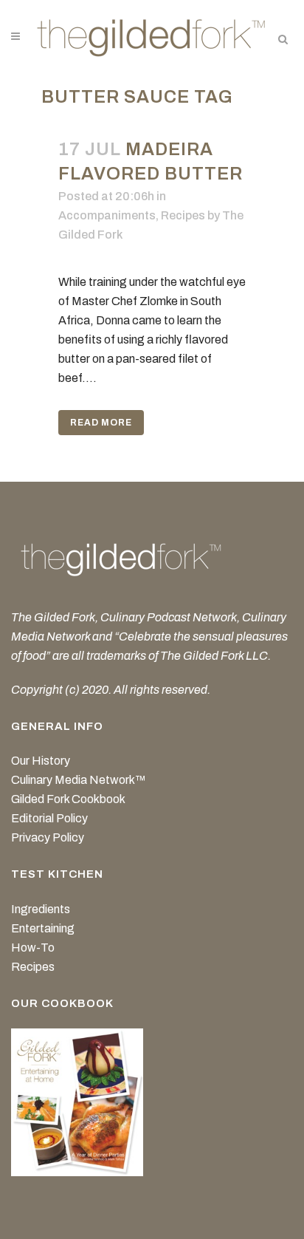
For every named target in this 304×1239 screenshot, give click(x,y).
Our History (40, 760)
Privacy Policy (47, 837)
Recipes (183, 215)
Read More (101, 422)
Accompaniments (107, 215)
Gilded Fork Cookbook (68, 799)
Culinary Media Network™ (78, 780)
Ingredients (40, 909)
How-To (33, 947)
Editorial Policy (49, 818)
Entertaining (43, 928)
